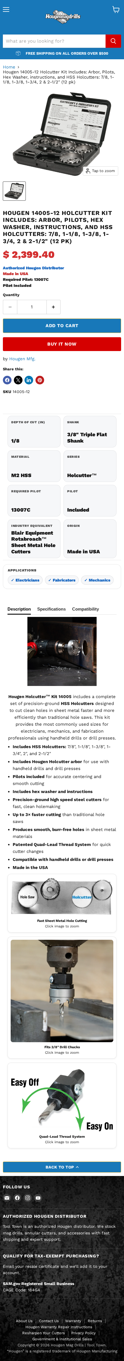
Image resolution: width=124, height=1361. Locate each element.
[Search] (113, 41)
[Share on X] (18, 380)
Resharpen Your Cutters (43, 1333)
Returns (95, 1321)
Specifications (51, 609)
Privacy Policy (83, 1333)
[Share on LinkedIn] (29, 380)
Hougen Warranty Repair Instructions (58, 1327)
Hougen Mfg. (22, 358)
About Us (24, 1321)
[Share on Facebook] (7, 380)
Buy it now (62, 344)
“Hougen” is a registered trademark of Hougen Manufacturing (62, 1351)
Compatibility (85, 609)
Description (19, 609)
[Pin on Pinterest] (39, 380)
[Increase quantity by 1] (54, 307)
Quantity (11, 295)
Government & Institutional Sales (62, 1339)
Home (9, 67)
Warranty (73, 1321)
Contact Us (49, 1321)
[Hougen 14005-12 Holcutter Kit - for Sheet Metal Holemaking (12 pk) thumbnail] (14, 191)
